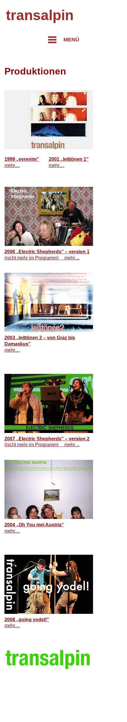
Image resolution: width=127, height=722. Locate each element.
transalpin (40, 15)
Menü (71, 40)
